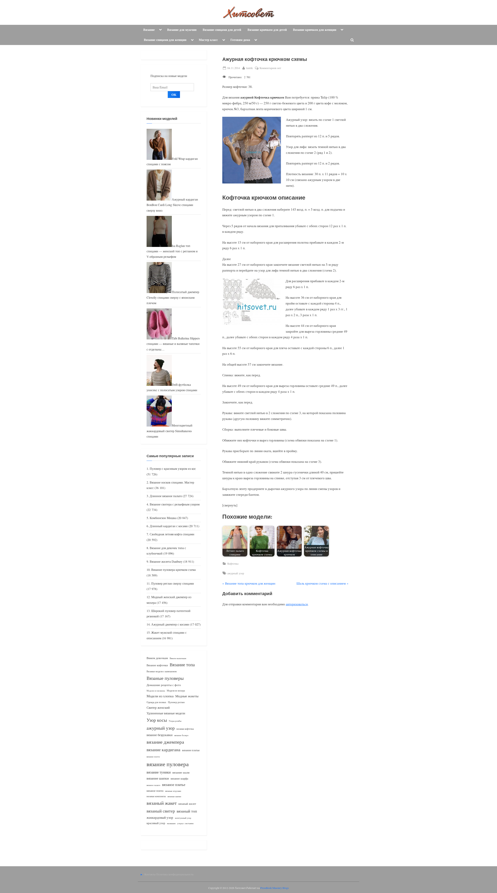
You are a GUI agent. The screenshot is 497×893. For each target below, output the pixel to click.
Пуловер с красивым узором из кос (173, 468)
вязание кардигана (163, 749)
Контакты (150, 874)
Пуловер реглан (176, 702)
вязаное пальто (153, 785)
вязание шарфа (179, 778)
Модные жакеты (186, 696)
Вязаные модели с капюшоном (162, 671)
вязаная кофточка (185, 728)
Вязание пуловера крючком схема (173, 570)
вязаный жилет (187, 804)
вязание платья (190, 750)
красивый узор (156, 823)
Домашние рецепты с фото (164, 685)
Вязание (149, 29)
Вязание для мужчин (181, 29)
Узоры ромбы (175, 720)
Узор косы (157, 720)
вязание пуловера (168, 764)
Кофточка (232, 563)
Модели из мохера (176, 690)
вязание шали (180, 772)
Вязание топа (182, 664)
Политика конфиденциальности (175, 874)
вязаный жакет (162, 803)
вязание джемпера (165, 742)
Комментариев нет (270, 68)
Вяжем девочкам (157, 658)
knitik (249, 68)
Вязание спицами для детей (222, 29)
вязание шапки (158, 778)
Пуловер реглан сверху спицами (172, 583)
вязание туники (159, 772)
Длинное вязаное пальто (166, 496)
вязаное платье (173, 784)
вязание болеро (181, 735)
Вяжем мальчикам (178, 658)
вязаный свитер (161, 811)
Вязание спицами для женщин (165, 39)
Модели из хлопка (160, 696)
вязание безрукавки (160, 735)
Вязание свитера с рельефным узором (175, 504)
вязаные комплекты (156, 796)
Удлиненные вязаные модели (166, 713)
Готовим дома (240, 39)
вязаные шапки (174, 796)
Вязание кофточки (157, 665)
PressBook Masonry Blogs (274, 888)
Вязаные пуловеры (165, 678)
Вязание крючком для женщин (314, 29)
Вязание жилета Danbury (166, 561)
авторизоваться (297, 604)
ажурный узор (235, 573)
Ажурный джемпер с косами (170, 624)
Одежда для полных (156, 702)
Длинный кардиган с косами (169, 526)
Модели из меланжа (156, 690)
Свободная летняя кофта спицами (172, 534)
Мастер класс (208, 39)
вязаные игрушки (173, 790)
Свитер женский (158, 707)
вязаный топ (187, 811)
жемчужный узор (183, 818)
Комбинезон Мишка (163, 518)
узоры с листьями (185, 823)
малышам (171, 823)
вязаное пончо (155, 791)
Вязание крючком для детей (267, 29)
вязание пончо (153, 756)
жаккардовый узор (160, 817)
